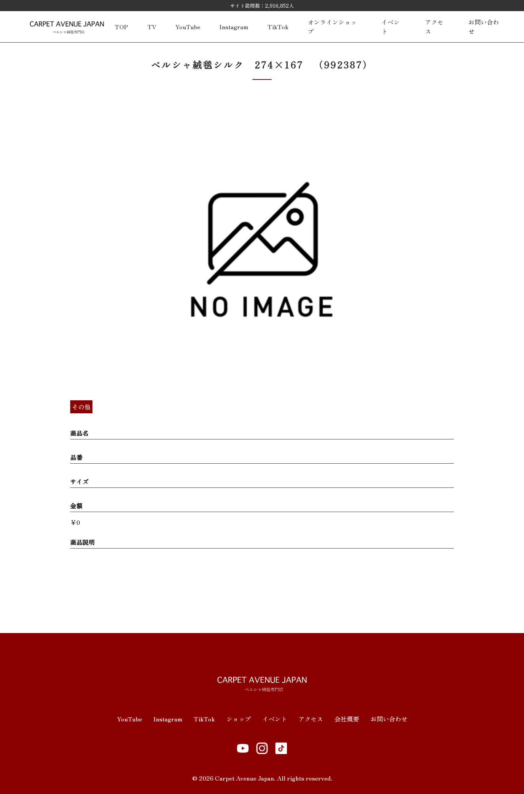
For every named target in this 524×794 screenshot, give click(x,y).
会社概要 (347, 718)
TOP (121, 26)
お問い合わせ (483, 26)
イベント (390, 26)
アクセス (434, 26)
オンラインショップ (332, 26)
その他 (81, 406)
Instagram (233, 26)
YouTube (187, 26)
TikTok (277, 26)
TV (151, 26)
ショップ (238, 718)
